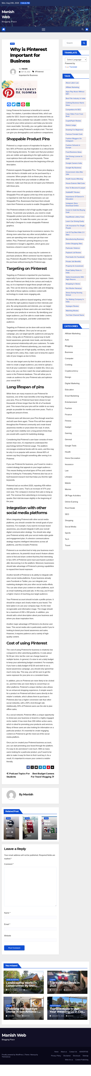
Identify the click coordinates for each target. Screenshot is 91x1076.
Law (67, 471)
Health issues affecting (74, 179)
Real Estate (70, 508)
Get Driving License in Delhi (74, 157)
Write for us (69, 1060)
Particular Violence (73, 248)
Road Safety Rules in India (74, 271)
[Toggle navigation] (43, 29)
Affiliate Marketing (72, 87)
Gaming (68, 433)
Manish (25, 69)
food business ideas (74, 152)
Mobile (68, 483)
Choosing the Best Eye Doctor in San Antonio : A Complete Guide (23, 1011)
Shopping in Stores (73, 284)
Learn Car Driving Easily (75, 221)
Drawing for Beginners (74, 130)
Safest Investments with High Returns (75, 278)
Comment (9, 864)
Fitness (68, 421)
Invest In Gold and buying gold (75, 211)
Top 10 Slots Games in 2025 (65, 984)
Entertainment (71, 402)
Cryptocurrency (71, 371)
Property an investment (74, 266)
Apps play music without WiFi (75, 93)
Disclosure (76, 1056)
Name (7, 913)
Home (56, 1052)
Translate (73, 67)
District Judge (71, 125)
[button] (83, 29)
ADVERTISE (83, 1052)
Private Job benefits (73, 261)
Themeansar (6, 1057)
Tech (12, 43)
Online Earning (71, 502)
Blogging (69, 346)
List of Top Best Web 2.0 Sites (75, 233)
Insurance (69, 464)
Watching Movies (72, 311)
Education (69, 390)
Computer (69, 358)
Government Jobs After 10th (74, 173)
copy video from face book (74, 115)
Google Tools (70, 446)
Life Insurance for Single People (75, 227)
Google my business (73, 168)
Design (68, 377)
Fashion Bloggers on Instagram (74, 140)
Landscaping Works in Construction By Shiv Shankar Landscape (21, 985)
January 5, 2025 (14, 1016)
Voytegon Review (72, 306)
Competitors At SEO (73, 110)
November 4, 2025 (15, 990)
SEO (67, 514)
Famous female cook (74, 134)
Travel (67, 545)
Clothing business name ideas (75, 104)
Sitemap (85, 1056)
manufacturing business (75, 239)
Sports (68, 533)
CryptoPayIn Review (73, 121)
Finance (68, 415)
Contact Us (73, 1052)
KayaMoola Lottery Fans (75, 217)
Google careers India (74, 163)
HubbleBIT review (73, 192)
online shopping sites (74, 244)
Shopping (69, 520)
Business (69, 352)
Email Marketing (72, 396)
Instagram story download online (72, 204)
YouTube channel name (75, 315)
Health (68, 452)
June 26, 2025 (57, 990)
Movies (68, 489)
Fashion (68, 408)
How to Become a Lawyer (75, 188)
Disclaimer (67, 1056)
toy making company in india (75, 300)
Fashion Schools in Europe (73, 146)
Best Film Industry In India (75, 98)
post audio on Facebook (75, 257)
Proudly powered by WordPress (13, 1055)
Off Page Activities (73, 496)
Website (7, 936)
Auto (67, 340)
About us (64, 1052)
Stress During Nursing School (74, 294)
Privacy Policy (56, 1056)
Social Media (70, 527)
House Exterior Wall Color (75, 183)
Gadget (68, 427)
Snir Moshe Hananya (74, 288)
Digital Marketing (72, 383)
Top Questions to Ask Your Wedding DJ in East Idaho (67, 1011)
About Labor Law (72, 83)
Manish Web (14, 1035)
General (68, 439)
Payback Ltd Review (73, 252)
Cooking (68, 365)
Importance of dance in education (75, 198)
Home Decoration (72, 458)
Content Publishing (81, 1060)
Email (7, 924)
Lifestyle (68, 477)
